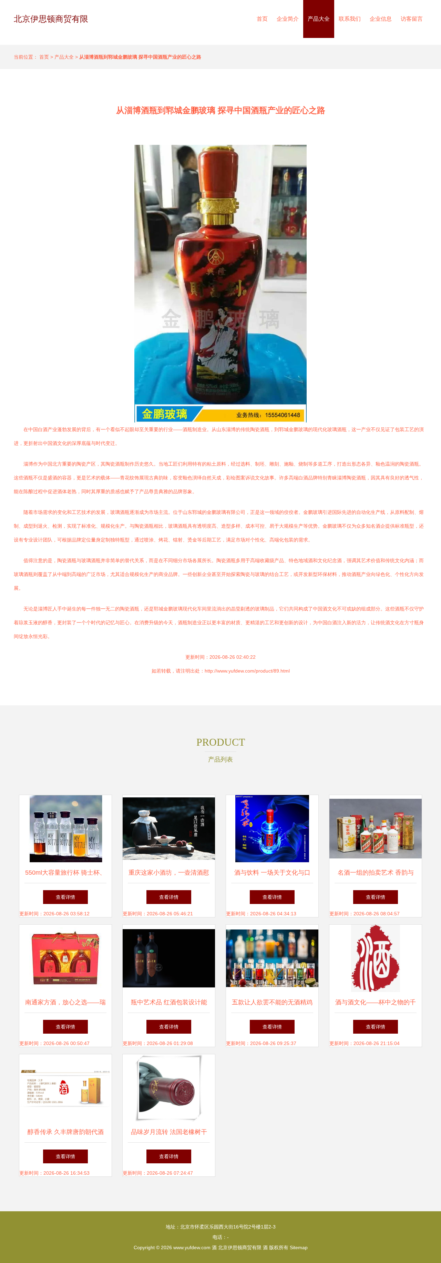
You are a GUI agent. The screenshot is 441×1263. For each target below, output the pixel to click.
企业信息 (381, 19)
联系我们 (350, 19)
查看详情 (65, 897)
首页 (262, 19)
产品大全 (319, 19)
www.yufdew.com (192, 1247)
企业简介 (288, 19)
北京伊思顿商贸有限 (51, 18)
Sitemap (299, 1247)
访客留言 (412, 19)
